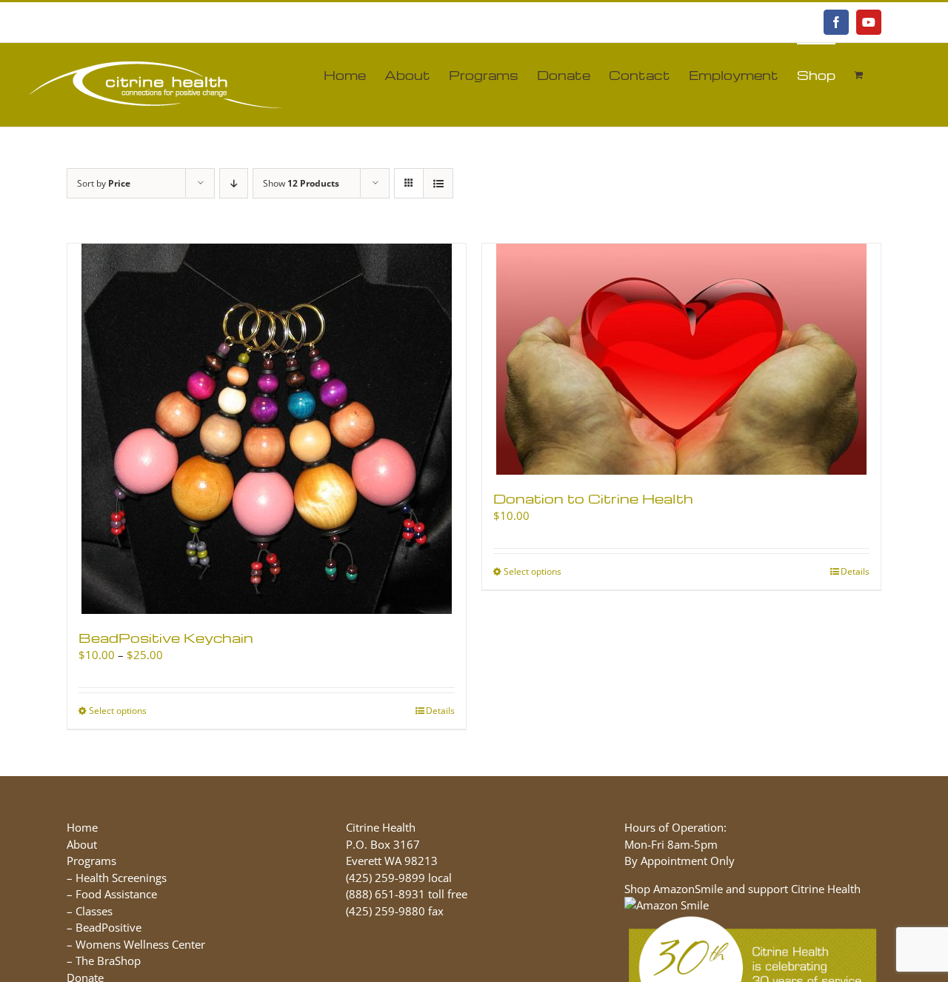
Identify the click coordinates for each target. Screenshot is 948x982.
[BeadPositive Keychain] (266, 429)
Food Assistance (116, 893)
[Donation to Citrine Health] (681, 359)
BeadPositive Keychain (166, 637)
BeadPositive (108, 927)
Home (82, 827)
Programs (91, 860)
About (82, 844)
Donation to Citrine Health (593, 498)
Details (440, 710)
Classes (94, 910)
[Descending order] (233, 183)
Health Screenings (121, 877)
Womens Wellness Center (140, 944)
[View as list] (438, 183)
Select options (118, 710)
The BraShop (108, 960)
